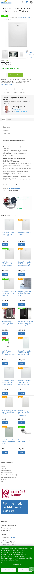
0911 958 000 (7, 528)
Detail (5, 245)
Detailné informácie (6, 84)
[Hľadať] (22, 2)
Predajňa (3, 468)
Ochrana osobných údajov (8, 477)
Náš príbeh (4, 479)
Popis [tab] (3, 119)
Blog (2, 481)
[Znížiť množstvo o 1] (7, 76)
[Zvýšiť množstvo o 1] (7, 74)
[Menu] (31, 2)
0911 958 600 (7, 530)
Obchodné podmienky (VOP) (9, 475)
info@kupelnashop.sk (20, 111)
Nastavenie (17, 564)
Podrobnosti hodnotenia (25, 17)
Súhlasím (25, 570)
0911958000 (17, 109)
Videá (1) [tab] (9, 119)
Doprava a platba (6, 470)
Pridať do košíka (16, 75)
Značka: (7, 19)
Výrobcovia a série (14, 188)
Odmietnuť (8, 570)
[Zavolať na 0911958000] (12, 2)
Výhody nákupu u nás (7, 473)
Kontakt (3, 466)
